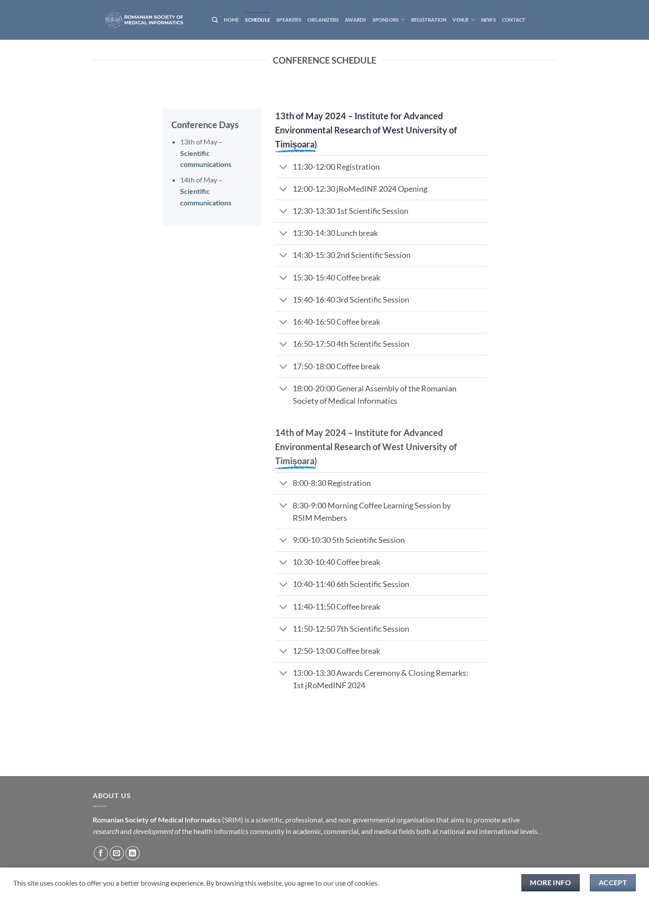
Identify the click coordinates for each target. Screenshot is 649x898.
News (488, 20)
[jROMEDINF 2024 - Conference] (146, 20)
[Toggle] (283, 167)
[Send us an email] (116, 853)
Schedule (257, 20)
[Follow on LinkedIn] (132, 853)
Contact (514, 20)
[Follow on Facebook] (101, 853)
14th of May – (205, 190)
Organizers (323, 20)
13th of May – (205, 152)
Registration (429, 20)
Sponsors (386, 20)
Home (231, 20)
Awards (355, 20)
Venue (461, 20)
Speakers (288, 20)
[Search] (215, 20)
